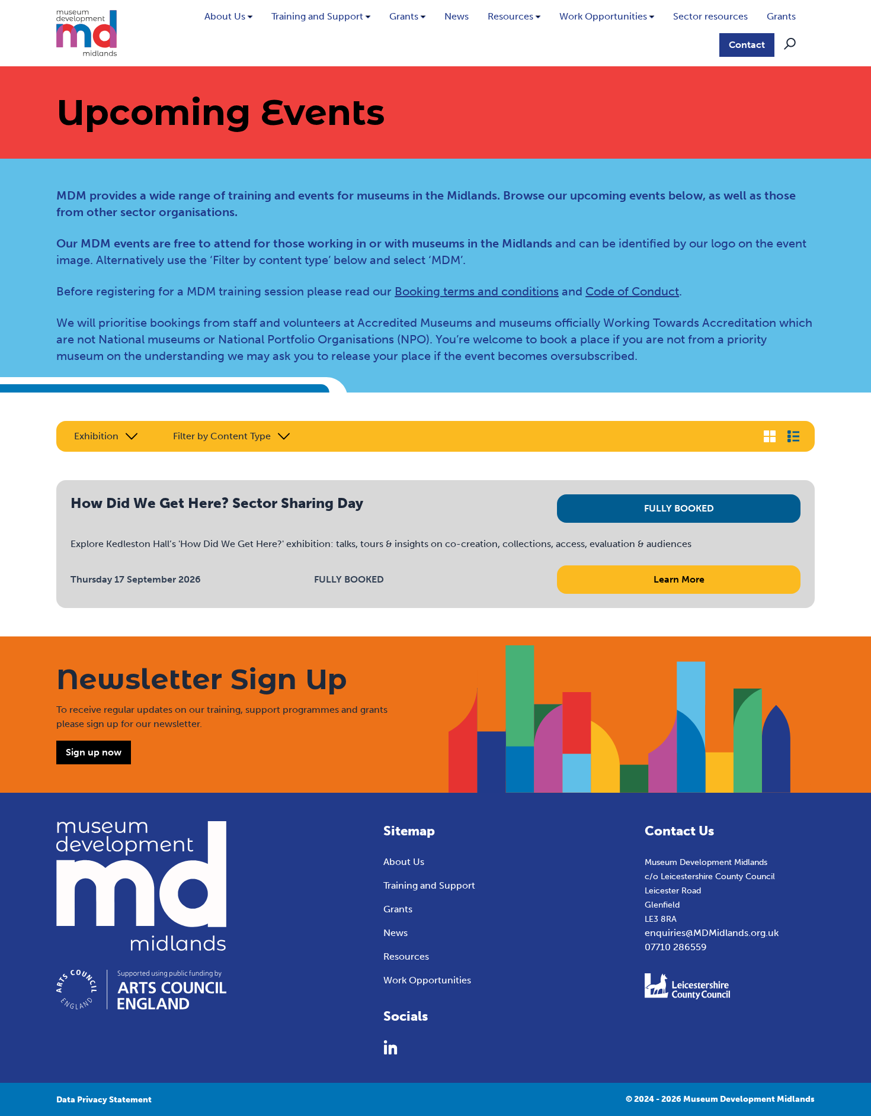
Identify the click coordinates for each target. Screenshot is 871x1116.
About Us (224, 16)
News (456, 16)
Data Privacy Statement (104, 1100)
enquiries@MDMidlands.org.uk (712, 932)
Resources (510, 16)
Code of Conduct (632, 291)
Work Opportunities (603, 16)
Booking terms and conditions (477, 291)
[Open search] (790, 44)
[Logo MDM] (86, 33)
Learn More (679, 579)
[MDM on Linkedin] (390, 1047)
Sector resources (710, 16)
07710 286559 (676, 947)
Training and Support (317, 16)
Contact (747, 44)
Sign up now (93, 752)
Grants (403, 16)
